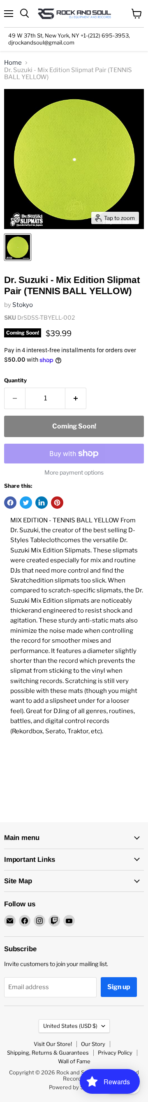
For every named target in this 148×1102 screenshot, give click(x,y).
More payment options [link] (74, 472)
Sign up (118, 987)
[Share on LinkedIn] (41, 502)
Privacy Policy (115, 1052)
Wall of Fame (74, 1061)
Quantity (15, 380)
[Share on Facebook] (10, 502)
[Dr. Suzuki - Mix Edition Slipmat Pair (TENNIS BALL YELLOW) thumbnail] (18, 247)
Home (13, 62)
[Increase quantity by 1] (75, 398)
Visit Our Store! (53, 1044)
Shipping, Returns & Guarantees (48, 1052)
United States (70, 1025)
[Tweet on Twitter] (26, 502)
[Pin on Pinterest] (57, 502)
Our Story (93, 1044)
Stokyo (22, 305)
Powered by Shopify (74, 1087)
